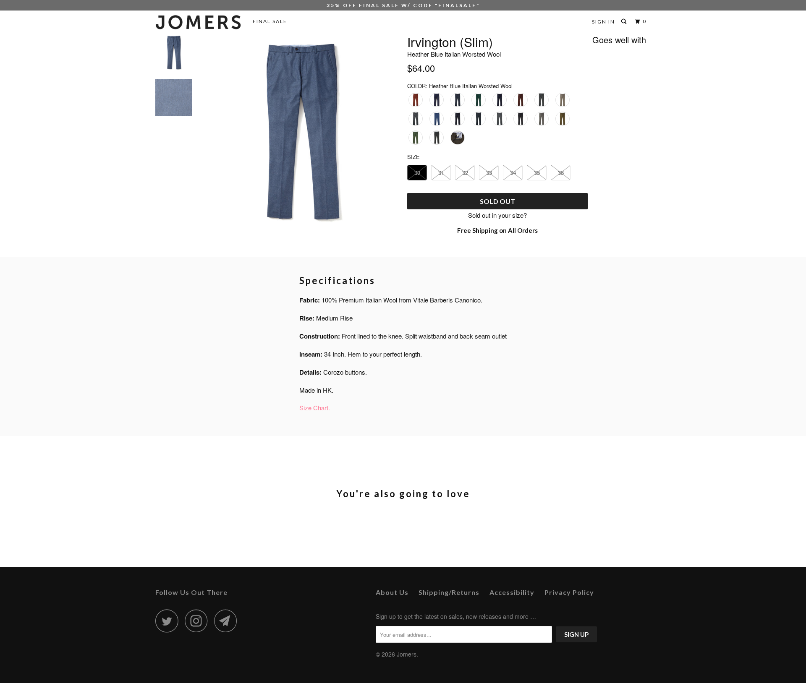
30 (417, 173)
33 (489, 173)
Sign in (603, 21)
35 (537, 173)
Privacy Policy (569, 592)
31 (441, 173)
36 (561, 173)
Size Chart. (314, 407)
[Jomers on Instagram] (198, 620)
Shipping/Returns (449, 592)
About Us (392, 592)
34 (513, 173)
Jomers (406, 654)
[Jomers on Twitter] (169, 620)
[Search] (625, 22)
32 (465, 173)
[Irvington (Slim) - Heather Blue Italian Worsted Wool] (301, 131)
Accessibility (511, 592)
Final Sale (270, 21)
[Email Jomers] (228, 620)
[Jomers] (198, 22)
